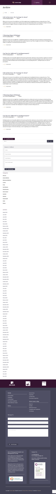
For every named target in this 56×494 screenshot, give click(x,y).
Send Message (10, 169)
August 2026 (5, 212)
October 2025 (5, 230)
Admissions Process (33, 407)
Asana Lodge (12, 490)
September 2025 (6, 233)
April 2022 (5, 323)
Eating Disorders (6, 189)
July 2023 (4, 288)
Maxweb (39, 490)
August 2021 (5, 341)
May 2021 (5, 348)
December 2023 (6, 276)
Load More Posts (9, 139)
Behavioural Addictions (7, 180)
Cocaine (4, 182)
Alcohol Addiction (6, 177)
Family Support (5, 191)
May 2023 (5, 293)
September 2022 (6, 311)
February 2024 (5, 272)
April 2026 (5, 221)
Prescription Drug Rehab (12, 400)
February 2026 (5, 226)
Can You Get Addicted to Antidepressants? (16, 53)
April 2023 (5, 295)
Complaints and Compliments (34, 409)
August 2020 (5, 369)
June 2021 (5, 346)
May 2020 (5, 373)
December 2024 (6, 249)
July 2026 (4, 214)
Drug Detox (31, 394)
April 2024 (5, 267)
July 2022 (4, 316)
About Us (31, 404)
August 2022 (5, 313)
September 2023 (6, 283)
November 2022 (6, 306)
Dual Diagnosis (5, 187)
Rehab (4, 200)
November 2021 (6, 334)
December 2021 (6, 332)
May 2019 (5, 376)
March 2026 (5, 223)
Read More (8, 26)
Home (6, 12)
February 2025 (5, 244)
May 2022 (5, 320)
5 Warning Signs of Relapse (11, 35)
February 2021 (5, 355)
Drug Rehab (10, 397)
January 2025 (5, 246)
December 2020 (6, 359)
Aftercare (4, 175)
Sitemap (30, 490)
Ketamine (4, 196)
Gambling (4, 193)
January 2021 (5, 357)
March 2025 (5, 242)
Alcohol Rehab (10, 395)
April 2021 (5, 350)
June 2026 (5, 216)
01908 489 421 (36, 454)
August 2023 (5, 286)
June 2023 (5, 290)
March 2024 (5, 269)
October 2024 (5, 253)
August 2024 (5, 258)
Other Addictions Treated (12, 402)
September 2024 (6, 256)
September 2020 (6, 366)
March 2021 (5, 353)
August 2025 (5, 235)
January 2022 (5, 329)
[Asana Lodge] (17, 2)
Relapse (18, 18)
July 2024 (4, 260)
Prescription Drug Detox (33, 398)
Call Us (37, 2)
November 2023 (6, 279)
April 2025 (5, 239)
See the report (39, 474)
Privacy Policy (25, 490)
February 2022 (5, 327)
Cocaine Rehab (10, 399)
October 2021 (5, 336)
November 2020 (6, 362)
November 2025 (6, 228)
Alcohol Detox (32, 392)
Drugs (4, 184)
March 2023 (5, 297)
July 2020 (4, 371)
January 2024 (5, 274)
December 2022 (6, 304)
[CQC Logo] (39, 465)
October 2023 (5, 281)
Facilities (30, 405)
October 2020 (5, 364)
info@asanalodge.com (38, 455)
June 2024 (5, 263)
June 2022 (5, 318)
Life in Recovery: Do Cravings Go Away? (15, 17)
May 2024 (5, 265)
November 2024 (6, 251)
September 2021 (6, 339)
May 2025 (5, 237)
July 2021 (4, 343)
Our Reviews (31, 411)
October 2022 (5, 309)
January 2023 (5, 302)
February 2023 (5, 299)
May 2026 (5, 219)
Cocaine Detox (32, 396)
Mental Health (19, 54)
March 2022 (5, 325)
